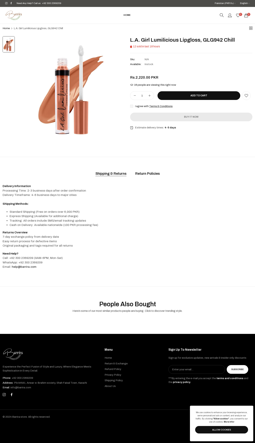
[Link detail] (6, 3)
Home (6, 28)
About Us (110, 386)
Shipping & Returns (110, 173)
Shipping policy (114, 380)
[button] (246, 95)
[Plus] (149, 96)
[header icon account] (230, 15)
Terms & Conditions (161, 106)
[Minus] (135, 96)
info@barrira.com (17, 387)
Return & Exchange (116, 363)
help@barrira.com (24, 266)
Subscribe (237, 369)
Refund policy (113, 369)
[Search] (222, 15)
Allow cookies (221, 430)
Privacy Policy (113, 374)
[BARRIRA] (14, 15)
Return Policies (147, 173)
